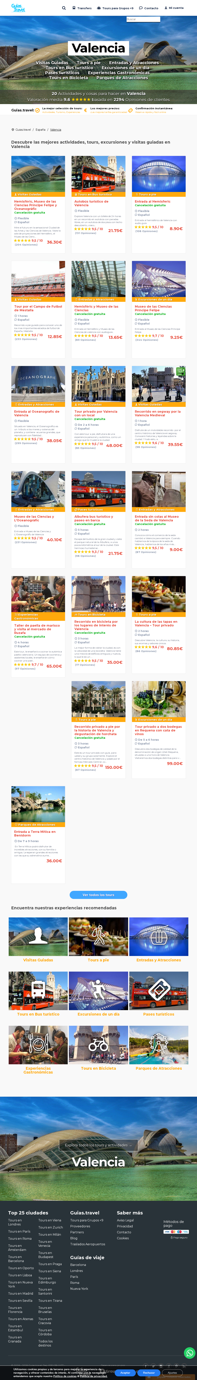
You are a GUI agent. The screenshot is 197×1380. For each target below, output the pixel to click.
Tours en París (19, 1231)
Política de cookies (65, 1376)
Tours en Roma (20, 1238)
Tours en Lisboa (20, 1275)
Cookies (123, 1238)
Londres (76, 1271)
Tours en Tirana (50, 1301)
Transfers (84, 8)
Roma (74, 1283)
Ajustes (172, 1373)
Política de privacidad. (93, 1376)
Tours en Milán (49, 1234)
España (40, 129)
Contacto (151, 8)
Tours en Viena (49, 1220)
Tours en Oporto (21, 1268)
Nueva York (79, 1289)
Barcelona (78, 1265)
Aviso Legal (125, 1220)
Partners (77, 1232)
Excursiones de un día (125, 68)
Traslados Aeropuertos (87, 1244)
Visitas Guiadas (52, 63)
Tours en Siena (49, 1271)
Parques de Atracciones (122, 78)
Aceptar (125, 1373)
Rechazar (149, 1373)
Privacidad (125, 1226)
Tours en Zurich (50, 1227)
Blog (74, 1238)
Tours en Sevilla (20, 1301)
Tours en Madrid (20, 1293)
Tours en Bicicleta (68, 78)
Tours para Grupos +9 (118, 8)
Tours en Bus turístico (69, 68)
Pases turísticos (62, 73)
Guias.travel (23, 129)
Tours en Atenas (20, 1319)
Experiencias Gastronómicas (119, 73)
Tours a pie (89, 63)
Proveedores (80, 1226)
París (74, 1277)
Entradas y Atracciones (134, 63)
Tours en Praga (50, 1264)
